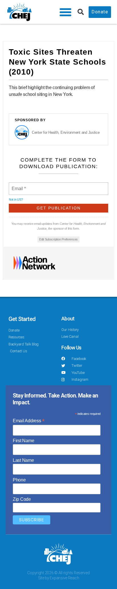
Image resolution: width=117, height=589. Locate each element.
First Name (23, 440)
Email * (18, 185)
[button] (65, 12)
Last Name (23, 460)
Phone (19, 479)
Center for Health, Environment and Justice (66, 132)
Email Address (29, 420)
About (67, 319)
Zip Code (22, 499)
